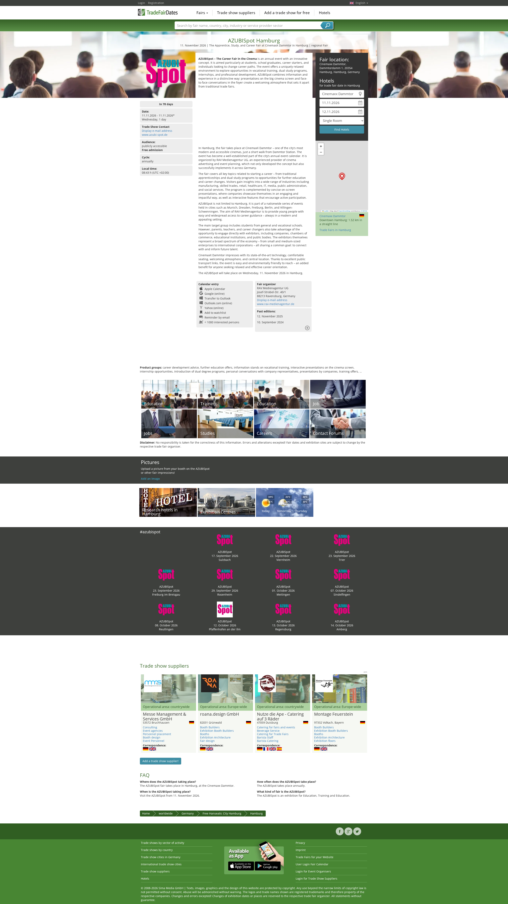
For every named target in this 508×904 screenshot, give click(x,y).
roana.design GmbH (219, 714)
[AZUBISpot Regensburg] (283, 609)
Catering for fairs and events (276, 727)
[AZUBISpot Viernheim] (283, 540)
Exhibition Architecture (215, 737)
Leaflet (326, 211)
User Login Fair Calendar (312, 864)
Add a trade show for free (287, 12)
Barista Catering (267, 741)
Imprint (301, 850)
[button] (342, 176)
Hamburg (256, 813)
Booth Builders (210, 727)
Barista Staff (265, 737)
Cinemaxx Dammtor (332, 216)
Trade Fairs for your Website (314, 857)
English (361, 3)
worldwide (166, 813)
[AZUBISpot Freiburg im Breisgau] (166, 574)
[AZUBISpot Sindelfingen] (342, 574)
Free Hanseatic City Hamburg (222, 813)
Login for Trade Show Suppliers (316, 878)
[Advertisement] (254, 118)
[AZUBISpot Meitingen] (283, 574)
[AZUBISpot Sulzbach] (225, 540)
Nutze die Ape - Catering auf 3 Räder (280, 717)
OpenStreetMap (344, 211)
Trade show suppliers (236, 12)
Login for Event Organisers (313, 871)
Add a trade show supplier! (160, 761)
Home (146, 813)
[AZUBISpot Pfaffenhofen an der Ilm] (225, 609)
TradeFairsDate (158, 12)
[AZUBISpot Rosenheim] (225, 574)
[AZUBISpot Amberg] (342, 609)
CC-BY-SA (364, 211)
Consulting (150, 727)
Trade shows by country (157, 850)
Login (141, 3)
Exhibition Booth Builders (217, 731)
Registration (156, 3)
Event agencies (153, 731)
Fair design (207, 741)
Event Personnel (153, 741)
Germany (188, 813)
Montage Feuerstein (333, 714)
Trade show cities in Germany (160, 857)
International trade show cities (161, 864)
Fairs (201, 12)
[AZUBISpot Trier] (342, 540)
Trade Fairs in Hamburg (335, 230)
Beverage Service (268, 731)
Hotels (324, 12)
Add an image (150, 478)
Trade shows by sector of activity (162, 843)
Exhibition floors (325, 741)
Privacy (300, 843)
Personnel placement (157, 734)
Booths (204, 734)
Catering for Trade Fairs (273, 734)
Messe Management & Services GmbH (164, 717)
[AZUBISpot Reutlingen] (166, 609)
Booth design (151, 737)
